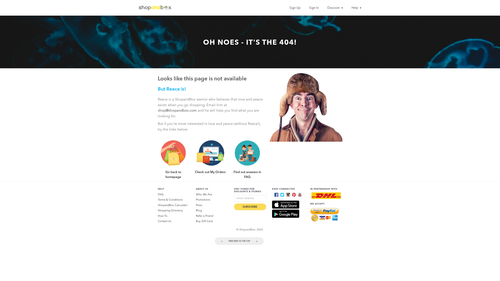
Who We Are (204, 194)
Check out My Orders (210, 172)
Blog (199, 210)
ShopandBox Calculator (173, 205)
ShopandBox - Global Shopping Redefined (156, 8)
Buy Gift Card (204, 221)
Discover (334, 8)
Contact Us (164, 221)
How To (162, 216)
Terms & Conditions (170, 199)
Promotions (203, 199)
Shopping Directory (170, 210)
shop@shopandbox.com (177, 110)
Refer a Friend (204, 216)
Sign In (314, 8)
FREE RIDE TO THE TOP (239, 241)
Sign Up (295, 8)
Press (199, 205)
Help (355, 8)
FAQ (160, 194)
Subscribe (250, 206)
